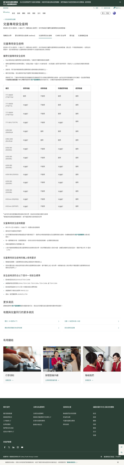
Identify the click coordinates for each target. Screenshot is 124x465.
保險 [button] (28, 13)
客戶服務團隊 (35, 80)
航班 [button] (13, 13)
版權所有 (5, 456)
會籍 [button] (44, 13)
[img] (120, 2)
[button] (9, 380)
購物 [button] (23, 13)
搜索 (97, 8)
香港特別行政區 (109, 457)
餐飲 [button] (33, 13)
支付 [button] (38, 13)
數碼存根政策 (71, 462)
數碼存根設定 (37, 424)
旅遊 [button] (18, 13)
